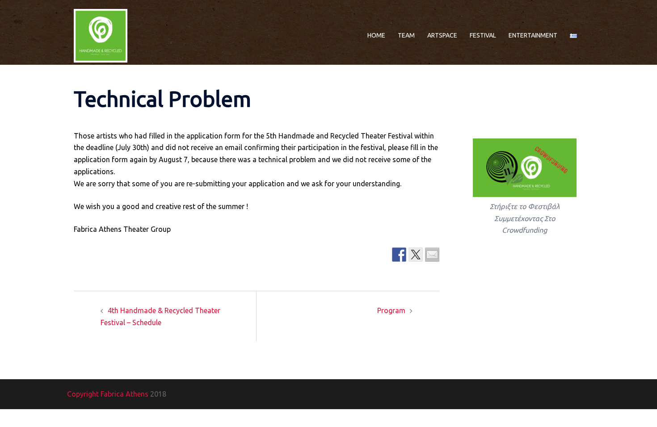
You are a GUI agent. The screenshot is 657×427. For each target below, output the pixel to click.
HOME (376, 35)
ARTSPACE (442, 35)
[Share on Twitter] (416, 254)
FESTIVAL (483, 35)
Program (391, 310)
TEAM (406, 35)
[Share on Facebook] (399, 254)
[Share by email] (432, 254)
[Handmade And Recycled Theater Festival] (100, 35)
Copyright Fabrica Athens (107, 394)
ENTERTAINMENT (533, 35)
